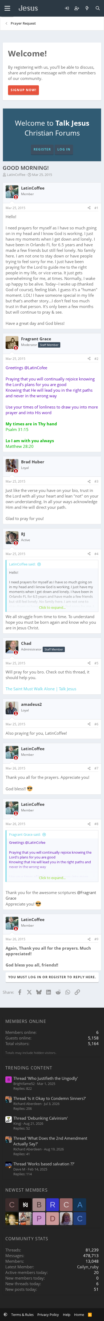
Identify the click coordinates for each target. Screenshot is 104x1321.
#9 (96, 939)
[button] (5, 1315)
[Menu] (7, 8)
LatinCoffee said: (22, 564)
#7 (96, 768)
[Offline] (15, 197)
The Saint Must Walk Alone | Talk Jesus (41, 688)
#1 (96, 208)
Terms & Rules (22, 1314)
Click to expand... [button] (52, 607)
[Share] (89, 208)
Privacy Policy (48, 1314)
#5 (96, 663)
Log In (63, 149)
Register (42, 149)
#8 (96, 824)
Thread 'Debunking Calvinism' (40, 1118)
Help (66, 1314)
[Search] (98, 8)
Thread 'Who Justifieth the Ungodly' (45, 1078)
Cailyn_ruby (88, 1266)
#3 (96, 481)
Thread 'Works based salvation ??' (43, 1163)
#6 (96, 724)
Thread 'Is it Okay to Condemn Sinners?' (49, 1098)
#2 (96, 358)
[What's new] (87, 8)
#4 (96, 554)
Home (79, 1314)
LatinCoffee (16, 174)
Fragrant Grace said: (25, 834)
